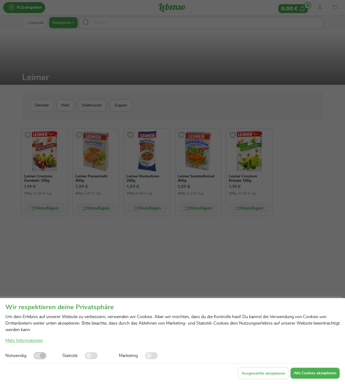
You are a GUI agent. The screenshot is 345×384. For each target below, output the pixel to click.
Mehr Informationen (24, 340)
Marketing (128, 355)
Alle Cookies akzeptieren (315, 373)
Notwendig (15, 355)
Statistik (70, 355)
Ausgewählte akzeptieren (263, 373)
